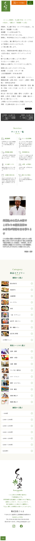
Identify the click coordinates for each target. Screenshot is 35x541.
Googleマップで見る (17, 517)
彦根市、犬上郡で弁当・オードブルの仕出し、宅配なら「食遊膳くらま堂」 (8, 117)
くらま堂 (15, 536)
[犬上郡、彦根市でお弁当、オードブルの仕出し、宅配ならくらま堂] (5, 6)
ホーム (5, 20)
